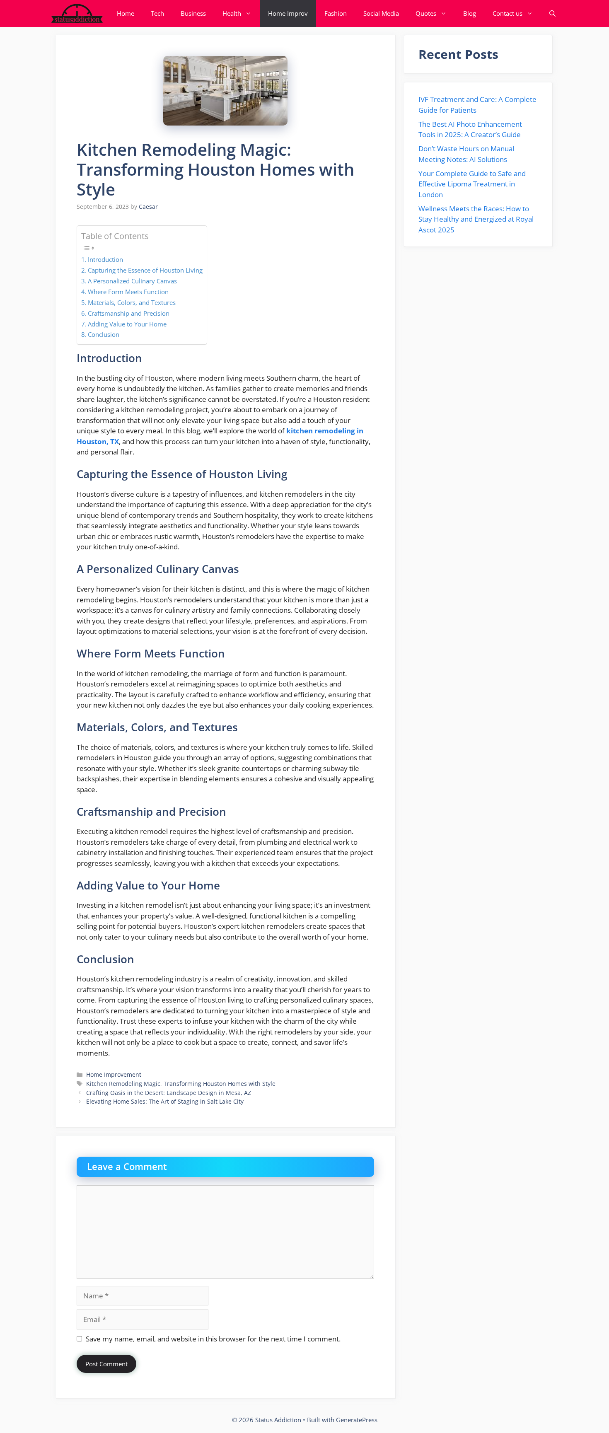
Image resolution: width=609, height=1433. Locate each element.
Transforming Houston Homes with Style (220, 1083)
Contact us (507, 13)
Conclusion (103, 334)
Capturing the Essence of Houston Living (145, 270)
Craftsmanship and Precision (128, 313)
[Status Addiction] (76, 13)
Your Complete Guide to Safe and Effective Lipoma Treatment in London (472, 184)
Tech (157, 13)
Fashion (335, 13)
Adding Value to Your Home (127, 324)
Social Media (381, 13)
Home (125, 13)
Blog (469, 13)
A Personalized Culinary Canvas (132, 281)
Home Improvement (113, 1074)
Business (193, 13)
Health (231, 13)
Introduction (105, 259)
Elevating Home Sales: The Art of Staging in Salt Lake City (165, 1101)
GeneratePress (356, 1420)
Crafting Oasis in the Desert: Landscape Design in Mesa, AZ (168, 1093)
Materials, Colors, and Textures (132, 302)
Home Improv (288, 13)
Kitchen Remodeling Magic (123, 1083)
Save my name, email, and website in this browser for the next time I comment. (213, 1339)
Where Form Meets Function (128, 292)
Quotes (426, 13)
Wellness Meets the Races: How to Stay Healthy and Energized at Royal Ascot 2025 (476, 219)
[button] (552, 13)
